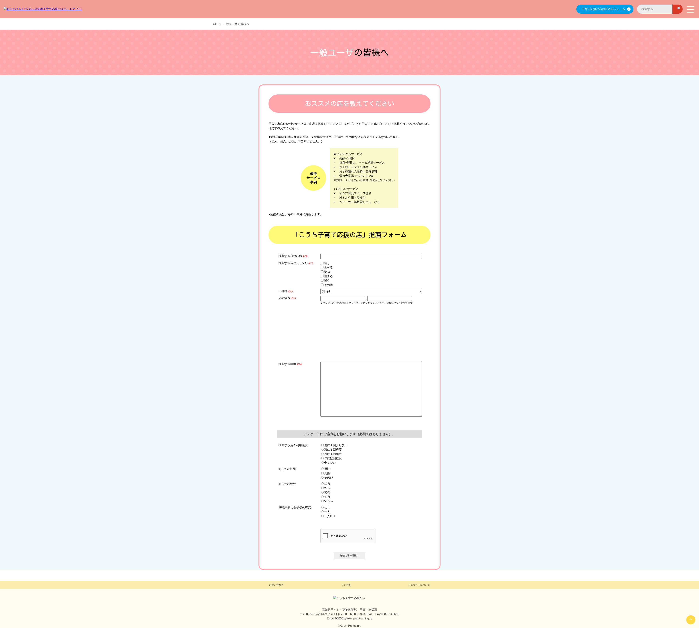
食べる (328, 267)
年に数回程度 (333, 458)
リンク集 (346, 584)
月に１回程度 (333, 453)
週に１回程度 (333, 449)
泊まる (328, 276)
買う (327, 263)
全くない (330, 462)
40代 (327, 496)
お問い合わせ (276, 584)
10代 (327, 483)
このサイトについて (419, 584)
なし (327, 507)
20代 (327, 488)
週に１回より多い (335, 445)
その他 (328, 284)
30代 (327, 492)
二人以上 (330, 516)
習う (327, 280)
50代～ (328, 501)
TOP (214, 23)
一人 (327, 511)
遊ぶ (327, 271)
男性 (327, 468)
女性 (327, 473)
